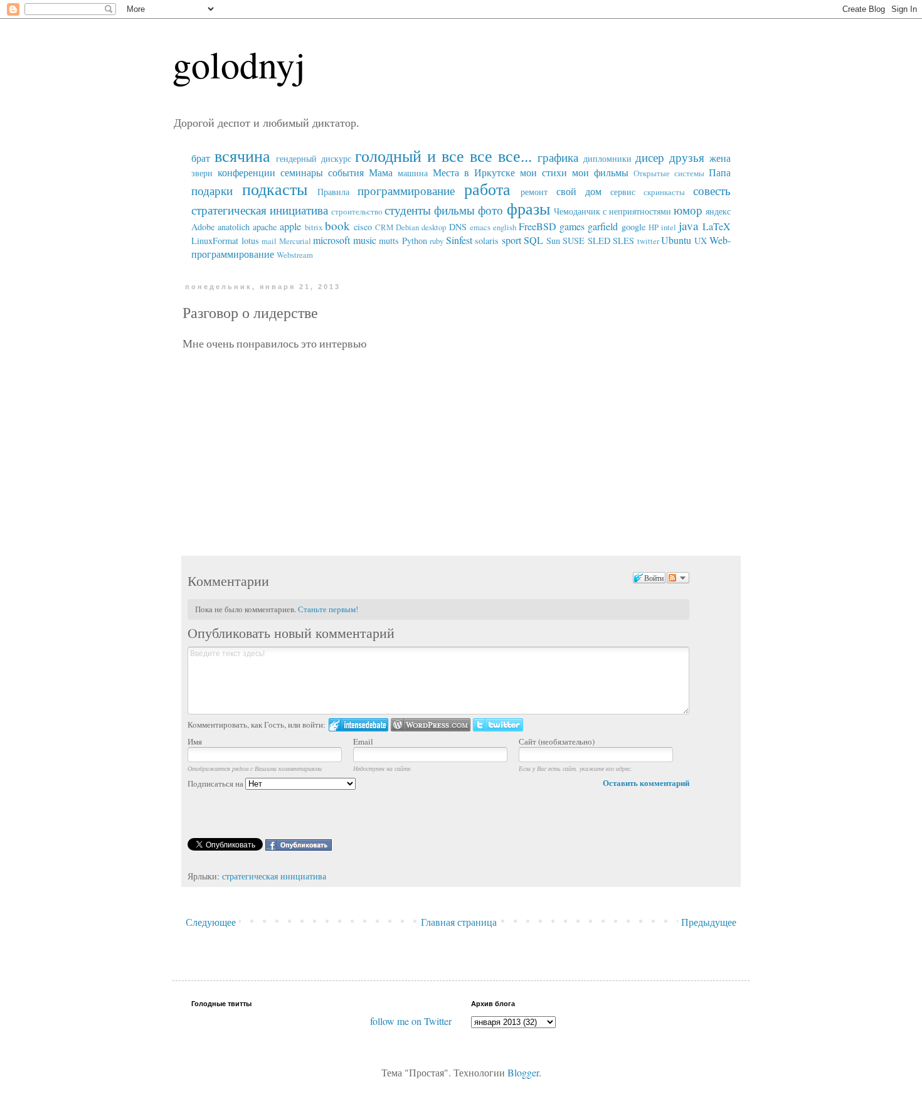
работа (487, 188)
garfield (603, 226)
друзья (686, 157)
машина (413, 173)
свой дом (578, 191)
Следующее (211, 921)
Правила (333, 192)
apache (265, 227)
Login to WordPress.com (430, 724)
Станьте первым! (328, 609)
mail (269, 241)
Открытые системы (668, 173)
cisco (363, 227)
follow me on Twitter (411, 1020)
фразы (528, 208)
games (572, 226)
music (364, 240)
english (504, 227)
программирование (406, 190)
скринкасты (664, 192)
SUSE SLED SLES (598, 241)
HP (654, 227)
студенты (407, 210)
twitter (648, 241)
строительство (357, 211)
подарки (212, 190)
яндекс (718, 211)
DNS (458, 227)
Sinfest (459, 240)
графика (558, 157)
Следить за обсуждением (678, 577)
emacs (480, 227)
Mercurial (295, 241)
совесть (712, 190)
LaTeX (716, 226)
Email (363, 741)
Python (414, 241)
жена (720, 157)
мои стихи (543, 172)
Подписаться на (216, 783)
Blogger (523, 1072)
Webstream (295, 254)
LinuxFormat (214, 241)
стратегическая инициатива (259, 210)
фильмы (454, 210)
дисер (649, 157)
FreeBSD (537, 226)
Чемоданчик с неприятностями (612, 211)
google (633, 227)
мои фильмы (600, 172)
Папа (720, 172)
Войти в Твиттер (498, 724)
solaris (487, 241)
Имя (195, 741)
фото (490, 210)
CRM (384, 227)
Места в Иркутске (474, 172)
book (337, 225)
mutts (389, 241)
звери (202, 173)
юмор (688, 210)
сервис (622, 192)
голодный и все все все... (443, 155)
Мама (381, 172)
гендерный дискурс (313, 158)
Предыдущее (708, 921)
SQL (533, 240)
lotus (250, 241)
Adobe (203, 227)
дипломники (607, 158)
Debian (407, 227)
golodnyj (238, 64)
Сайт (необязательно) (557, 741)
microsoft (331, 240)
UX (700, 241)
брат (200, 157)
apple (290, 226)
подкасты (274, 188)
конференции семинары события (291, 172)
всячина (242, 155)
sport (511, 240)
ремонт (534, 192)
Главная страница (459, 921)
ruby (436, 241)
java (689, 225)
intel (668, 227)
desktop (433, 227)
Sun (553, 241)
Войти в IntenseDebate (358, 724)
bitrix (313, 227)
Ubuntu (676, 240)
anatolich (234, 227)
